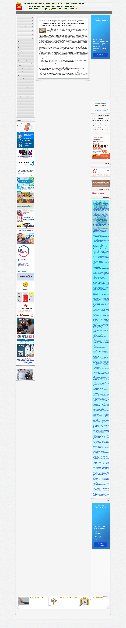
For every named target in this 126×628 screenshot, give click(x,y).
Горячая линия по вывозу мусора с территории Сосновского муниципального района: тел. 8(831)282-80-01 (101, 354)
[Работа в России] (25, 233)
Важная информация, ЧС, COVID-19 (25, 38)
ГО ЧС (19, 112)
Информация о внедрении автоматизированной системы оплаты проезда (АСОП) (101, 415)
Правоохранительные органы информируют (24, 30)
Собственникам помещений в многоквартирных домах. (101, 428)
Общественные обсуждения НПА (25, 96)
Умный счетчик (96, 267)
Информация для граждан (99, 347)
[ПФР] (25, 202)
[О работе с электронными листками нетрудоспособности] (25, 356)
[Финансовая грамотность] (25, 157)
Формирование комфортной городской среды (25, 64)
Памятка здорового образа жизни (100, 255)
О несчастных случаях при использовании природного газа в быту (101, 304)
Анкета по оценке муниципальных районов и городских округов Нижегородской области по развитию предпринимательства (101, 472)
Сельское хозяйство (23, 84)
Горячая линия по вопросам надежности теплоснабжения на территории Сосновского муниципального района (101, 449)
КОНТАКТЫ (27, 12)
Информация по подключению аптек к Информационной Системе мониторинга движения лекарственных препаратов (101, 300)
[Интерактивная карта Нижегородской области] (25, 131)
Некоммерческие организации (25, 87)
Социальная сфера (22, 44)
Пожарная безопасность (24, 90)
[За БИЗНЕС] (25, 313)
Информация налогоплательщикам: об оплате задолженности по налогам (101, 412)
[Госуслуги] (25, 272)
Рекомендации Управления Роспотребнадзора (101, 438)
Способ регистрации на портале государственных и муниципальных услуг (101, 492)
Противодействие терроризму (25, 71)
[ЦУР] (25, 185)
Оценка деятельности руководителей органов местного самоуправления (101, 325)
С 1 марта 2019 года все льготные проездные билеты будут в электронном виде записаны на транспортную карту (101, 379)
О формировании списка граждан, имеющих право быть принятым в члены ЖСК (101, 270)
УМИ (19, 115)
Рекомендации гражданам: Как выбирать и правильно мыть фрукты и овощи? (101, 334)
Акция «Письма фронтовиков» (100, 289)
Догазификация (22, 57)
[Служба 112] (25, 302)
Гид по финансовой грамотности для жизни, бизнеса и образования (100, 110)
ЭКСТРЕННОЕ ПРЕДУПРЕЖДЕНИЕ (41, 12)
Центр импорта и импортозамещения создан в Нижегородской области (101, 246)
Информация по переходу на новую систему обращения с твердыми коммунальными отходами (101, 431)
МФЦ (19, 103)
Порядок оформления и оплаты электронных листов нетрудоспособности (101, 280)
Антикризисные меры (98, 244)
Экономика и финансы (24, 26)
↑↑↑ (106, 616)
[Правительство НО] (25, 209)
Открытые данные (22, 78)
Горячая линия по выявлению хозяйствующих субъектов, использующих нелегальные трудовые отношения (101, 444)
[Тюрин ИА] (25, 239)
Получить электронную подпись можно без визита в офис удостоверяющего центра (101, 435)
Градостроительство (23, 54)
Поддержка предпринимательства (24, 34)
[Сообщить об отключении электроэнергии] (25, 147)
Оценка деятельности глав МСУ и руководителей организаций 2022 (100, 220)
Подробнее (21, 605)
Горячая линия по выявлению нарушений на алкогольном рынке (101, 441)
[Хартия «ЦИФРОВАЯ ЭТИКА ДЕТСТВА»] (25, 364)
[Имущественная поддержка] (25, 280)
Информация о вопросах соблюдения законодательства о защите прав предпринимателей (101, 350)
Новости (21, 17)
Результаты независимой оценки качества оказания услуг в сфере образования (101, 460)
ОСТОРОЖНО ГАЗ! (97, 293)
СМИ (19, 100)
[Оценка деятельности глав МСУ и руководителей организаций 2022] (25, 343)
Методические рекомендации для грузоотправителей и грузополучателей (101, 241)
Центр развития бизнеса (24, 60)
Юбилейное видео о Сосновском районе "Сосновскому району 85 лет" (101, 262)
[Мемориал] (25, 227)
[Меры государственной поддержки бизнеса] (25, 333)
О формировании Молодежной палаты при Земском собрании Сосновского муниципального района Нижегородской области (101, 252)
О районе (21, 20)
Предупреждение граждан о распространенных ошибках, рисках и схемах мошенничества (101, 383)
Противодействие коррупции (25, 68)
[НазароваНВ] (25, 243)
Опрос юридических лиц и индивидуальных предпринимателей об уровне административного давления (99, 229)
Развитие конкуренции (23, 81)
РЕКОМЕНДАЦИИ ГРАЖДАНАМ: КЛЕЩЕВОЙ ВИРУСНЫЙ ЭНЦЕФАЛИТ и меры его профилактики (101, 365)
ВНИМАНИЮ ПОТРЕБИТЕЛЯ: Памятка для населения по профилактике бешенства (101, 296)
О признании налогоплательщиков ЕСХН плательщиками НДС (101, 426)
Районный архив (22, 93)
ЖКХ (19, 109)
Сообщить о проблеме (100, 55)
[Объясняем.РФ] (26, 168)
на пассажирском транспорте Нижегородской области (101, 418)
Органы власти (22, 23)
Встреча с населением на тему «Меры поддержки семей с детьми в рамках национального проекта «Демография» (101, 284)
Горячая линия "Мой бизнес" (99, 248)
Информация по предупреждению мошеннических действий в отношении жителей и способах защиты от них (101, 422)
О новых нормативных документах (101, 256)
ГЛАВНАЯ (19, 12)
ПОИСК (55, 12)
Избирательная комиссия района (24, 74)
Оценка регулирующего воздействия (23, 51)
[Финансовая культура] (25, 291)
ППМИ (19, 106)
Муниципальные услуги (24, 47)
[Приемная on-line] (25, 221)
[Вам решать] (25, 191)
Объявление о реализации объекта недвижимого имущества (101, 288)
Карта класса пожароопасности (99, 192)
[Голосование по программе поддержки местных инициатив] (25, 138)
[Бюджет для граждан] (25, 196)
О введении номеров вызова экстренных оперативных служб (101, 495)
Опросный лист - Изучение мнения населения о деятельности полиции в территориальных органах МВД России (101, 329)
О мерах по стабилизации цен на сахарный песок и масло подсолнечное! (101, 259)
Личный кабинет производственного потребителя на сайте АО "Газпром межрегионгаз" (101, 456)
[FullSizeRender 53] (42, 30)
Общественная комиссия (98, 475)
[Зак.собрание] (25, 215)
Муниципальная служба (24, 41)
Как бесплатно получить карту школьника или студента (101, 291)
